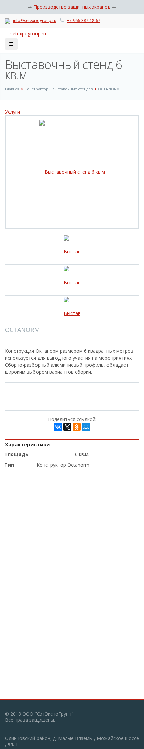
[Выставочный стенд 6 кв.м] (72, 171)
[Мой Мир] (86, 427)
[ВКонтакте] (58, 427)
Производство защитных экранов (72, 7)
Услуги (12, 112)
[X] (67, 427)
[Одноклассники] (77, 427)
